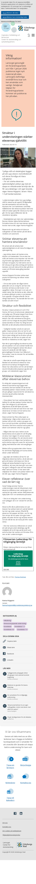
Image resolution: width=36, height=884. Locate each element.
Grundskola (7, 626)
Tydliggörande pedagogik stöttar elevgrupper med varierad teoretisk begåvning (18, 675)
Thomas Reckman (20, 577)
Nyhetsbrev (10, 783)
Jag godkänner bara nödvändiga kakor (15, 17)
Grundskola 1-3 (19, 626)
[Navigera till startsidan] (9, 27)
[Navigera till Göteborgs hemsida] (26, 28)
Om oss (5, 823)
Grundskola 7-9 (22, 629)
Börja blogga (25, 765)
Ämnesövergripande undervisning (15, 623)
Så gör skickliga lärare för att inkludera (19, 717)
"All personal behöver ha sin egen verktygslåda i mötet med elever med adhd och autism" (19, 707)
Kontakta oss (25, 783)
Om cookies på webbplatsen (11, 831)
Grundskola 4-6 (9, 629)
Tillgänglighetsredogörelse (11, 835)
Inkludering (7, 620)
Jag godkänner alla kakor (11, 13)
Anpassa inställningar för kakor (11, 21)
